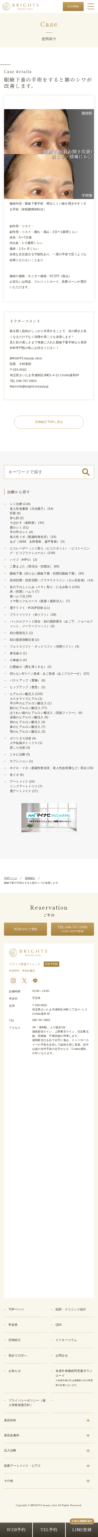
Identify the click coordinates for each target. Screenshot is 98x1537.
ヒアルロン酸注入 (22, 694)
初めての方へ (18, 1355)
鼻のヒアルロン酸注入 (25, 727)
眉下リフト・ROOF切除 (26, 608)
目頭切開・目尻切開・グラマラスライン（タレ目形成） (48, 580)
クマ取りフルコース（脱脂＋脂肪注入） (37, 601)
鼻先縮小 (16, 653)
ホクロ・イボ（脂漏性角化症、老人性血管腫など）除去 (48, 768)
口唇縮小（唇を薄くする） (28, 667)
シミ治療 (16, 504)
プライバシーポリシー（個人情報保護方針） (27, 1403)
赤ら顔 (14, 518)
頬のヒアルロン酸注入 (25, 722)
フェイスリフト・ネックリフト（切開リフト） (42, 646)
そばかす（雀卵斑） (23, 523)
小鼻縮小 (16, 660)
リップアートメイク (23, 786)
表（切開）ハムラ (22, 591)
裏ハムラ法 (17, 596)
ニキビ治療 (17, 754)
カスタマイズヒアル (23, 698)
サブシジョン (19, 761)
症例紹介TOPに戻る (49, 422)
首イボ (14, 775)
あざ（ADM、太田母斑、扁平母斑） (35, 541)
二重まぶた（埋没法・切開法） (31, 566)
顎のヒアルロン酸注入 (25, 731)
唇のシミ (16, 527)
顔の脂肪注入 (19, 633)
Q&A (59, 1324)
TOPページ (10, 878)
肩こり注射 (17, 747)
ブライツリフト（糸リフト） (30, 614)
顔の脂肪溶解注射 (22, 640)
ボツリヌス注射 (20, 738)
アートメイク (19, 781)
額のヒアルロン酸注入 (25, 708)
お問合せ (62, 1355)
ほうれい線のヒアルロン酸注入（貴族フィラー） (44, 713)
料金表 (13, 1324)
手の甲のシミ (19, 532)
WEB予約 (73, 6)
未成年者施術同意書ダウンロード (74, 1377)
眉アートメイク (20, 791)
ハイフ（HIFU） (21, 559)
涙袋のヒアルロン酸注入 (27, 717)
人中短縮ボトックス (23, 743)
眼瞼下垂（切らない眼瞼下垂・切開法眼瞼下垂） (44, 573)
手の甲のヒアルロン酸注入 (28, 703)
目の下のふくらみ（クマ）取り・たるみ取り (40, 587)
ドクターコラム (66, 1340)
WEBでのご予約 (25, 929)
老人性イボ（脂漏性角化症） (30, 537)
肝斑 (13, 513)
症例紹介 (30, 878)
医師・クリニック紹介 (71, 1309)
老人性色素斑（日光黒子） (28, 508)
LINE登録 (82, 1529)
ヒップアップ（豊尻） (25, 687)
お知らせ (15, 1371)
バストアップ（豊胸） (25, 680)
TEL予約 (48, 1529)
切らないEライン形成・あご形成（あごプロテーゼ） (46, 673)
